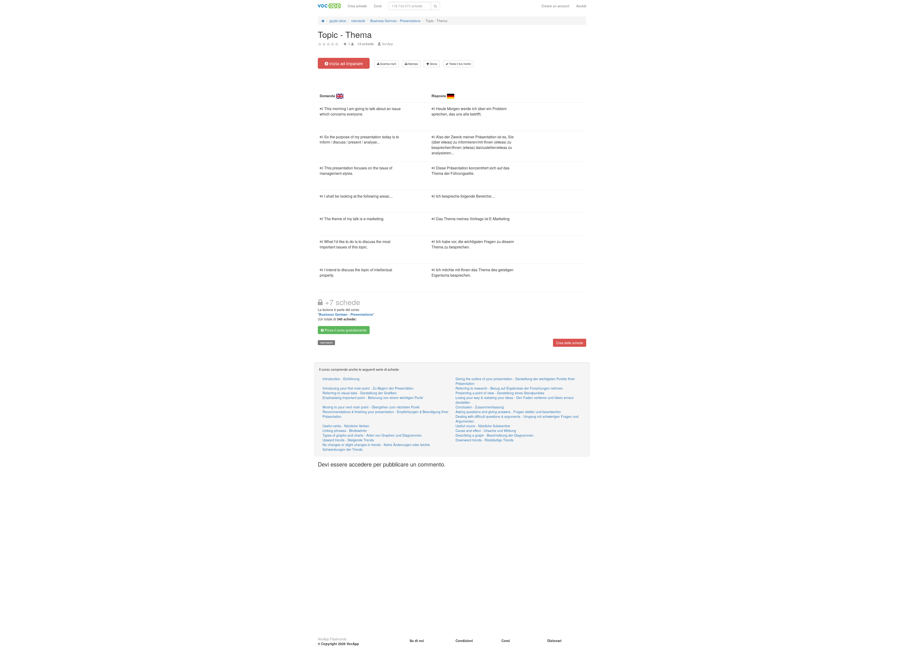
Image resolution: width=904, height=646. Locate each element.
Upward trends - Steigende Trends (348, 440)
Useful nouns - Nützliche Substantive (483, 425)
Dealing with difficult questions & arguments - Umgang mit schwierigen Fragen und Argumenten (517, 418)
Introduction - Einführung (341, 378)
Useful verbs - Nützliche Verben (346, 425)
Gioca (433, 64)
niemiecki (326, 342)
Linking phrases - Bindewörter (345, 430)
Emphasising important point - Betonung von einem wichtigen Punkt (373, 397)
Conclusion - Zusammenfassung (480, 407)
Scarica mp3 (387, 64)
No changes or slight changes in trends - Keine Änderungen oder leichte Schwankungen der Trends (376, 447)
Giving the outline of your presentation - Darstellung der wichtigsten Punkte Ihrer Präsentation (515, 381)
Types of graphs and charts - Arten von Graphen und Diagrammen (372, 435)
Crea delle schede (569, 342)
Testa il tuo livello (459, 64)
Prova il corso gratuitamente (345, 330)
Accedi (581, 6)
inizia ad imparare (345, 63)
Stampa (412, 64)
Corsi (378, 6)
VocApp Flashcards (332, 639)
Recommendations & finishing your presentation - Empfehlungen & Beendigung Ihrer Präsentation (385, 414)
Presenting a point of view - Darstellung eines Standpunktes (500, 393)
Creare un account (555, 6)
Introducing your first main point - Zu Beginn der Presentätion (368, 388)
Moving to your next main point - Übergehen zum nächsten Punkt (371, 407)
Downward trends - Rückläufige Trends (484, 440)
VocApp (387, 43)
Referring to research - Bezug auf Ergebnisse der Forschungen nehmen (509, 388)
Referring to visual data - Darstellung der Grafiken (360, 393)
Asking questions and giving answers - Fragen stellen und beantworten (508, 411)
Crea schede (357, 6)
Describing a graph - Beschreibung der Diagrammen (494, 435)
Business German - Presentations (346, 314)
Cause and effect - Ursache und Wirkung (486, 430)
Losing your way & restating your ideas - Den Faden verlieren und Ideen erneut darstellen (514, 400)
